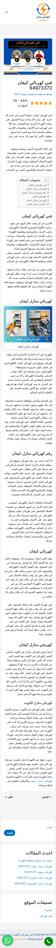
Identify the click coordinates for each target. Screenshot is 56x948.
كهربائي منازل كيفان (36, 188)
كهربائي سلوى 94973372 (38, 872)
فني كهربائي (32, 94)
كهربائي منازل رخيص (41, 780)
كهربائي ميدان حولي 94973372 (35, 866)
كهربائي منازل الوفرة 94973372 (34, 877)
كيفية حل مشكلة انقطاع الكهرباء (35, 860)
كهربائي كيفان (39, 196)
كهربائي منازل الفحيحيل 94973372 (33, 883)
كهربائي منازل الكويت (35, 204)
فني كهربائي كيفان (37, 185)
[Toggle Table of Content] (45, 180)
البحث (49, 827)
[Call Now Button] (48, 941)
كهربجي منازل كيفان (36, 200)
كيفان (49, 629)
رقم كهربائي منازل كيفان (34, 192)
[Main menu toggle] (6, 12)
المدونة (48, 910)
